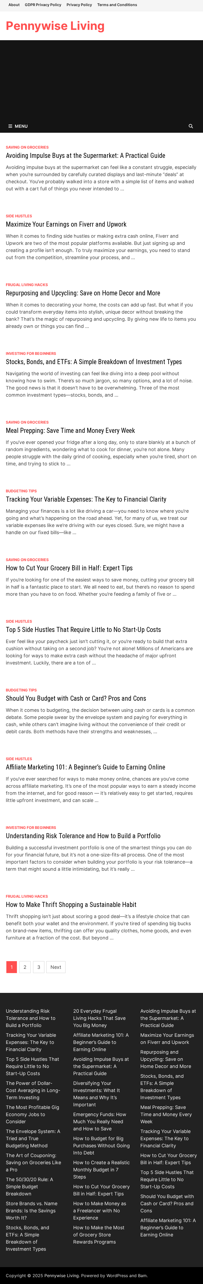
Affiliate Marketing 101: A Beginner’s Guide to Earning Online (85, 767)
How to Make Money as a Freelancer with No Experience (99, 1211)
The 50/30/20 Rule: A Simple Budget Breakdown (29, 1186)
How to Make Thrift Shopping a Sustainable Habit (71, 905)
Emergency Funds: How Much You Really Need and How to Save (99, 1121)
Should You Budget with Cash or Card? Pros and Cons (76, 698)
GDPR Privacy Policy (43, 4)
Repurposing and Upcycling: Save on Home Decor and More (83, 293)
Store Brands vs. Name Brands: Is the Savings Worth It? (31, 1211)
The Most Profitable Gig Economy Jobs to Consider (32, 1114)
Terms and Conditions (117, 4)
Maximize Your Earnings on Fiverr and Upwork (66, 224)
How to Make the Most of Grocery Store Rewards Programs (98, 1235)
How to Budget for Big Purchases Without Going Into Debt (101, 1145)
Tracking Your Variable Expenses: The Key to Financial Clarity (86, 499)
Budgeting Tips (21, 491)
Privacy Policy (79, 4)
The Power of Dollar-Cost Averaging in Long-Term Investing (33, 1090)
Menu (21, 126)
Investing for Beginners (31, 353)
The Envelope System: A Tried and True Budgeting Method (33, 1138)
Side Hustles (19, 216)
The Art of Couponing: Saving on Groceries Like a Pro (33, 1162)
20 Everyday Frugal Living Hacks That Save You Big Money (99, 1018)
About (14, 4)
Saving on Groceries (27, 147)
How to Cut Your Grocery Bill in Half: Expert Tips (69, 568)
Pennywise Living (55, 26)
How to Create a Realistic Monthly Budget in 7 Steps (101, 1170)
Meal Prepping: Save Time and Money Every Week (70, 430)
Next (55, 967)
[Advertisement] (101, 80)
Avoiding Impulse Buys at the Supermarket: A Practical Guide (85, 155)
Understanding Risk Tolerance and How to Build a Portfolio (83, 836)
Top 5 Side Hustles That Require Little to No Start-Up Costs (83, 630)
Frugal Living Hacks (27, 284)
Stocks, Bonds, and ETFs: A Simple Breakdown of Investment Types (94, 362)
